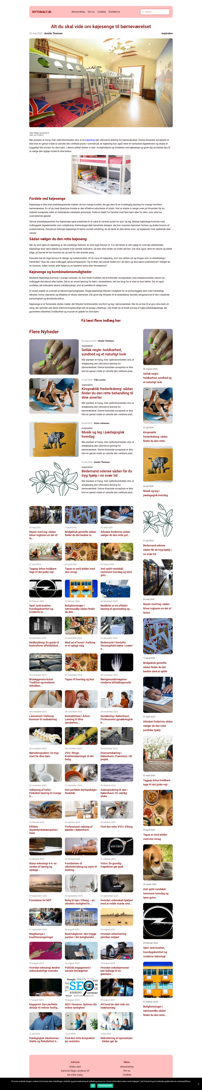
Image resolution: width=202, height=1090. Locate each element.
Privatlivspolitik (105, 1086)
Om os (91, 11)
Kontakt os (114, 11)
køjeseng (90, 140)
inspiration (167, 33)
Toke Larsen (99, 380)
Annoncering (78, 11)
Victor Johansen (101, 423)
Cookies (101, 11)
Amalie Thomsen (53, 33)
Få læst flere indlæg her (101, 320)
